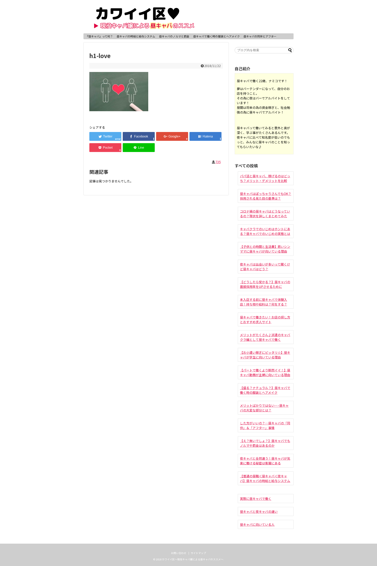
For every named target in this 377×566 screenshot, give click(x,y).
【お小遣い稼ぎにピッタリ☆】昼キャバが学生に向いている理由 (265, 354)
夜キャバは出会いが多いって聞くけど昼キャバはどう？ (265, 266)
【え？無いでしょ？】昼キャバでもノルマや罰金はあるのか (265, 443)
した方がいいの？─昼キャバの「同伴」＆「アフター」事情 (265, 425)
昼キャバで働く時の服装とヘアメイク (216, 36)
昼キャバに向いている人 (257, 524)
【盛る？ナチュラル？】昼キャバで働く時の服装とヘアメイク (265, 390)
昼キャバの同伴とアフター (259, 36)
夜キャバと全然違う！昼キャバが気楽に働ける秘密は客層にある (265, 460)
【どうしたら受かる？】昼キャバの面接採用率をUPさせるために (265, 284)
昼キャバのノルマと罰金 (174, 36)
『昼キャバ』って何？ (99, 36)
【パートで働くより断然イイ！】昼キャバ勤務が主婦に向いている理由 (265, 372)
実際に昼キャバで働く (255, 498)
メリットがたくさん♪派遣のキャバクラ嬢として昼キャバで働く (265, 337)
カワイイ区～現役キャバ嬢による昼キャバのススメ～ (192, 559)
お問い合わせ (178, 553)
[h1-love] (205, 136)
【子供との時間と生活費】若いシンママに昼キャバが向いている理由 (265, 249)
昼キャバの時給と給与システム (136, 36)
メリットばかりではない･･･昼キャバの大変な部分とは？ (264, 407)
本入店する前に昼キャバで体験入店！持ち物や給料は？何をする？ (263, 302)
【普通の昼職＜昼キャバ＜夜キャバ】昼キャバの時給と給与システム (265, 478)
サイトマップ (198, 553)
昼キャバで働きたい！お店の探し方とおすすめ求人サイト (265, 319)
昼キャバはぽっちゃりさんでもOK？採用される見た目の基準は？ (265, 196)
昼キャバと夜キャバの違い (259, 511)
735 (218, 161)
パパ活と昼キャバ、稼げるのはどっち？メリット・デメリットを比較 (265, 178)
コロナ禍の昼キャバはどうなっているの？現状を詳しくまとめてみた (265, 213)
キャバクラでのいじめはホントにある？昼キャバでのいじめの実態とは (265, 231)
